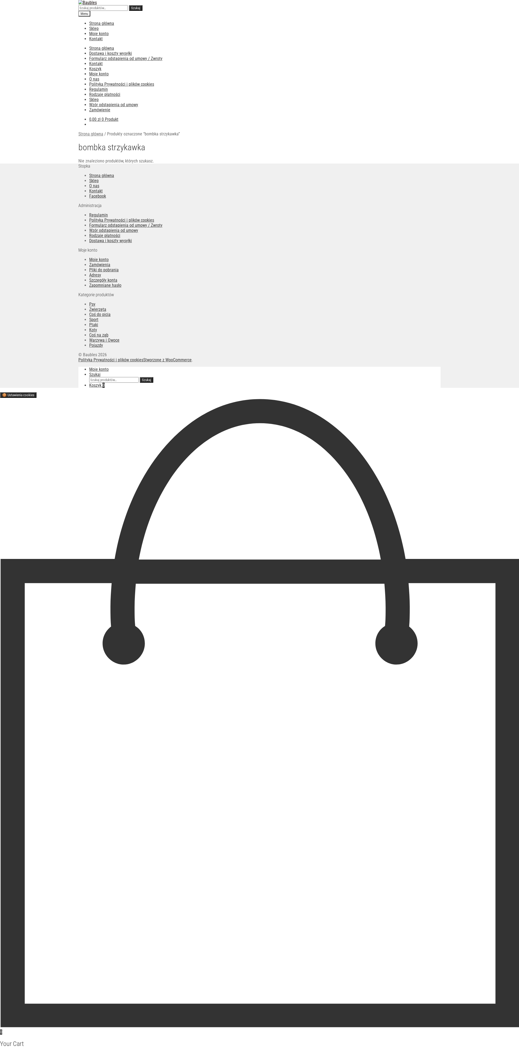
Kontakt (96, 38)
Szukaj (135, 8)
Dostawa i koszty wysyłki (110, 53)
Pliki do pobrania (104, 269)
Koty (93, 329)
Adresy (95, 275)
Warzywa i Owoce (104, 340)
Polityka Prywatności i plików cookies (121, 84)
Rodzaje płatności (104, 94)
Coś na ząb (98, 335)
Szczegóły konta (103, 280)
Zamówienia (99, 264)
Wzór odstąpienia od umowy (113, 104)
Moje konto (99, 33)
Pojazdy (96, 345)
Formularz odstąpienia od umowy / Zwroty (125, 58)
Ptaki (93, 324)
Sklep (94, 28)
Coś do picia (100, 314)
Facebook (97, 196)
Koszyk (95, 68)
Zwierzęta (97, 309)
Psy (92, 304)
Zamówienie (99, 109)
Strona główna (101, 23)
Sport (93, 319)
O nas (94, 79)
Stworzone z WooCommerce (167, 359)
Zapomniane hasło (105, 285)
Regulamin (98, 89)
